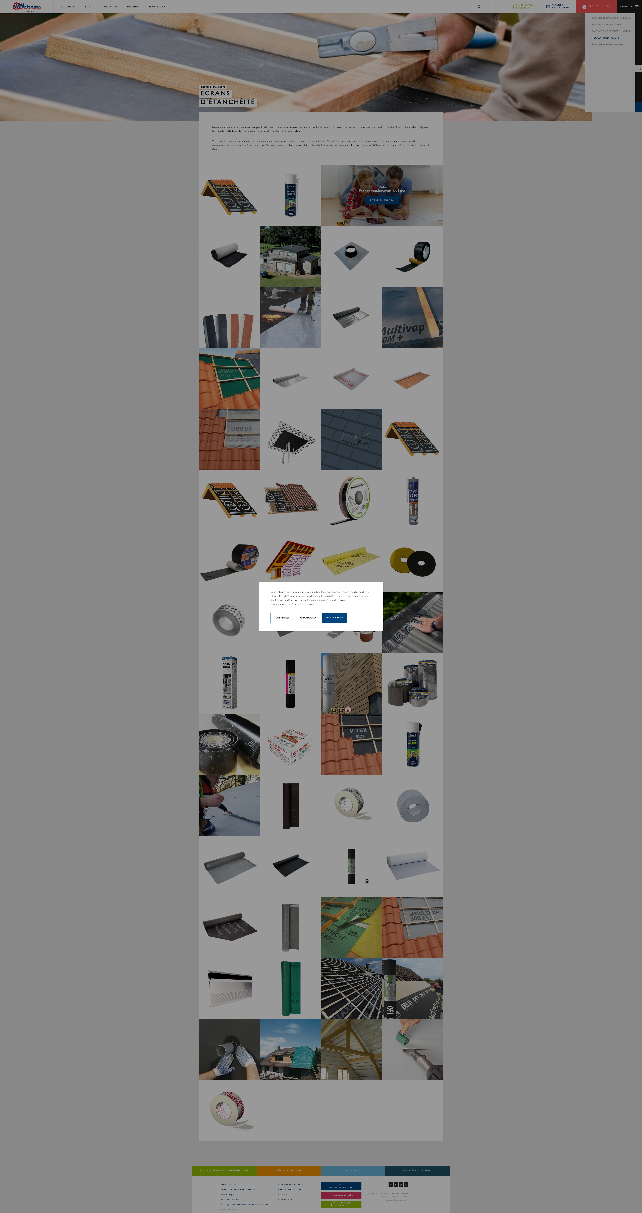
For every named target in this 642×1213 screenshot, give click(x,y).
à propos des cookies (303, 604)
